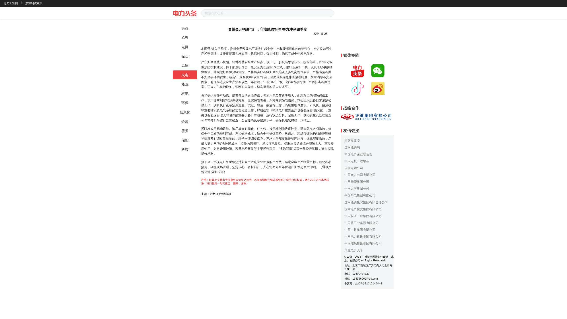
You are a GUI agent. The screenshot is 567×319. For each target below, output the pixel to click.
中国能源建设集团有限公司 (363, 243)
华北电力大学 (353, 250)
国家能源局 (352, 147)
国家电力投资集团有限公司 (363, 209)
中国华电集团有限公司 (359, 195)
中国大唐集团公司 (356, 188)
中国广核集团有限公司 (359, 229)
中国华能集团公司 (356, 181)
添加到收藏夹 (34, 3)
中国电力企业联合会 (358, 154)
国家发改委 (352, 140)
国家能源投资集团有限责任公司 (366, 202)
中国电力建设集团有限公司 (363, 236)
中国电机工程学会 (356, 161)
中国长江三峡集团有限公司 (363, 216)
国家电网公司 (353, 168)
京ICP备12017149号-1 (368, 283)
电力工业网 (11, 3)
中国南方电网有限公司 (359, 175)
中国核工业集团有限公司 (361, 223)
